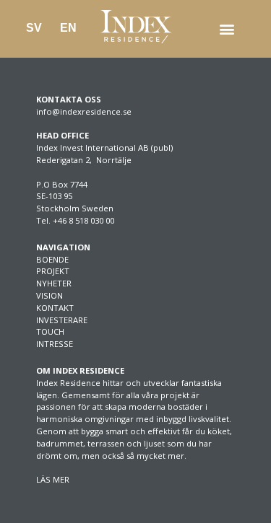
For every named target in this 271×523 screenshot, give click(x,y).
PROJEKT (52, 270)
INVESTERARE (61, 320)
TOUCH (50, 331)
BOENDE (52, 259)
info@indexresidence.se (84, 111)
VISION (49, 295)
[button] (226, 29)
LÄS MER (52, 479)
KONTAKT (55, 307)
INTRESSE (54, 343)
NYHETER (54, 283)
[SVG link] (136, 26)
